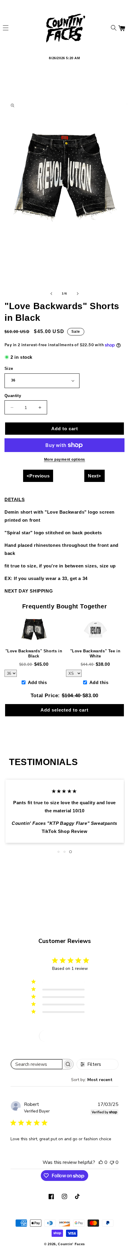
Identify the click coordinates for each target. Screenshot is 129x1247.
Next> (94, 475)
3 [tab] (71, 852)
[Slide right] (77, 293)
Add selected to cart (64, 709)
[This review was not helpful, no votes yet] (112, 1162)
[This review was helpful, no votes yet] (101, 1162)
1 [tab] (59, 852)
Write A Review (65, 1036)
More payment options (64, 459)
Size (8, 368)
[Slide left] (51, 293)
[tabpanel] (64, 811)
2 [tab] (65, 852)
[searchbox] (36, 1064)
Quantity (12, 395)
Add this (37, 682)
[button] (5, 28)
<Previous (38, 475)
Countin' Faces (71, 1244)
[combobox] (94, 1080)
